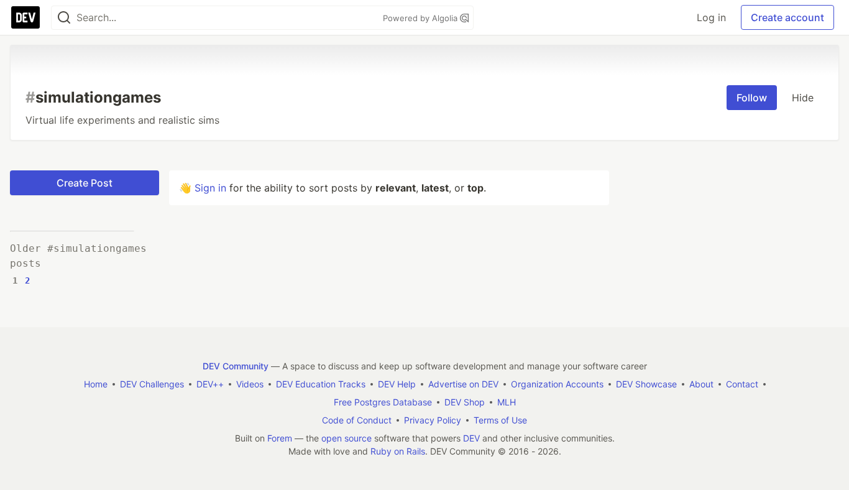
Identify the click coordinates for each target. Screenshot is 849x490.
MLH (506, 402)
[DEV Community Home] (25, 17)
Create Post (84, 183)
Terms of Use (500, 420)
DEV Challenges (152, 384)
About (701, 384)
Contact (742, 384)
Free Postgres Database (383, 402)
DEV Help (397, 384)
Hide (803, 97)
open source (346, 438)
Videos (250, 384)
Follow (752, 97)
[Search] (64, 17)
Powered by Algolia (421, 18)
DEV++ (210, 384)
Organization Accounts (557, 384)
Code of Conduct (357, 420)
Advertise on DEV (463, 384)
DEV (471, 438)
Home (96, 384)
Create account (787, 17)
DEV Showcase (646, 384)
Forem (279, 438)
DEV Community (235, 366)
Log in (711, 17)
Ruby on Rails (397, 451)
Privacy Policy (432, 420)
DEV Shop (464, 402)
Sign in (210, 188)
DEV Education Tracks (320, 384)
